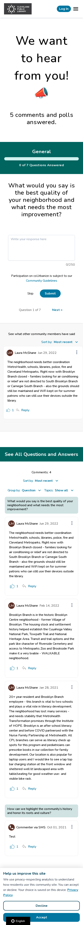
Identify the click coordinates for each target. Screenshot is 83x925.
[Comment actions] (77, 352)
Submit (50, 293)
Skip (30, 293)
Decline (42, 906)
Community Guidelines (41, 280)
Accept (41, 917)
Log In (63, 9)
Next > (57, 310)
